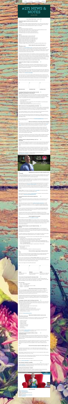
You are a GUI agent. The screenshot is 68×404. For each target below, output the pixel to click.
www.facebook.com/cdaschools (27, 394)
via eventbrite (38, 190)
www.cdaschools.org (25, 391)
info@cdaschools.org (24, 390)
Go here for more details (28, 72)
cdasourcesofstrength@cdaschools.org (30, 194)
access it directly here (22, 364)
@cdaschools (23, 395)
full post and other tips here (27, 313)
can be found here (34, 193)
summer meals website (25, 360)
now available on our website (34, 217)
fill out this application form (38, 118)
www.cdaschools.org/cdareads (23, 153)
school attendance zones (28, 47)
